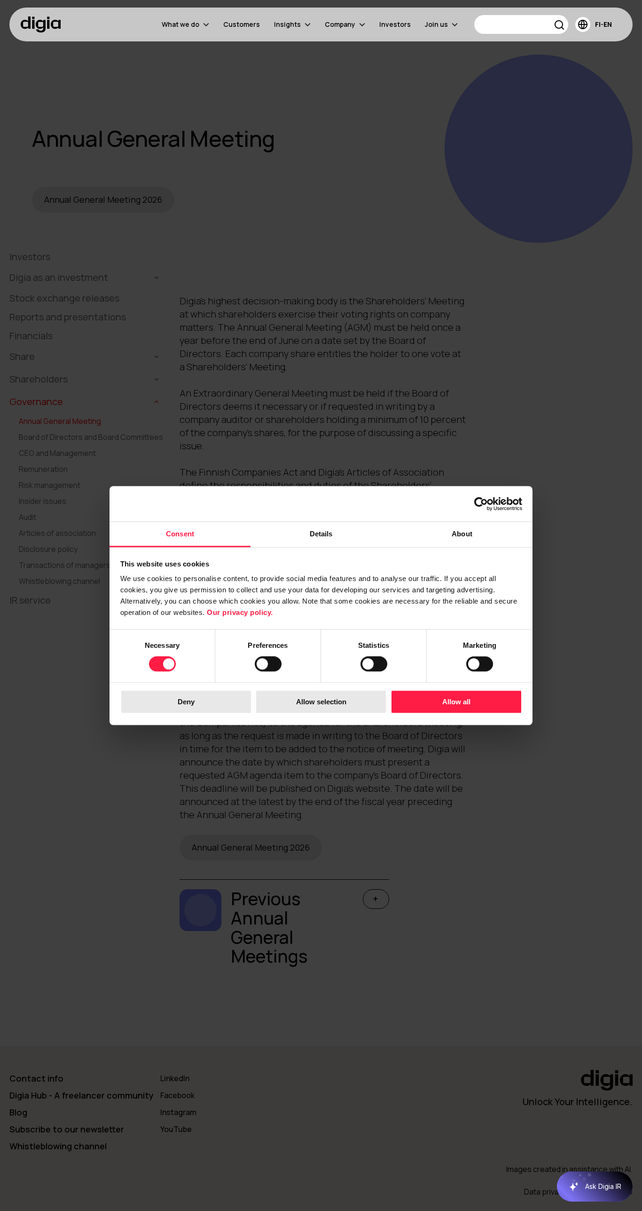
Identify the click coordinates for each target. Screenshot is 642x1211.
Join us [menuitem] (436, 24)
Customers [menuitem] (241, 24)
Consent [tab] (180, 534)
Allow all (456, 702)
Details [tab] (321, 534)
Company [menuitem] (340, 24)
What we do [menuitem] (180, 24)
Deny (186, 702)
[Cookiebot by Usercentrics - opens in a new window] (481, 504)
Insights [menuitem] (287, 24)
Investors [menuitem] (395, 24)
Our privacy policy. (240, 612)
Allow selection (321, 702)
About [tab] (462, 534)
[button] (559, 26)
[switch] (268, 664)
